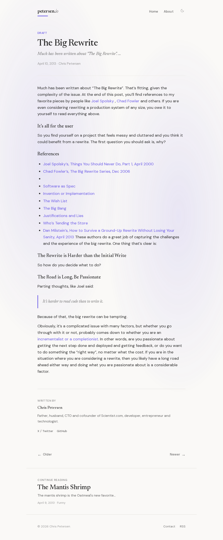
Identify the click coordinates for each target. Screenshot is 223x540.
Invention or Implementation (69, 193)
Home (153, 11)
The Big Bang (54, 208)
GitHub (62, 431)
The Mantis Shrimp (63, 487)
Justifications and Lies (63, 215)
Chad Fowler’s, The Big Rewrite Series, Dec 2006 (86, 171)
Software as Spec (59, 186)
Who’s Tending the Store (65, 223)
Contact (169, 526)
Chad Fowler (128, 101)
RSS (183, 526)
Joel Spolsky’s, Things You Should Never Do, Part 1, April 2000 (98, 164)
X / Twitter (45, 431)
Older (44, 454)
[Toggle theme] (182, 10)
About (169, 11)
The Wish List (55, 201)
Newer (178, 454)
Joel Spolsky (102, 101)
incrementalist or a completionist (67, 339)
